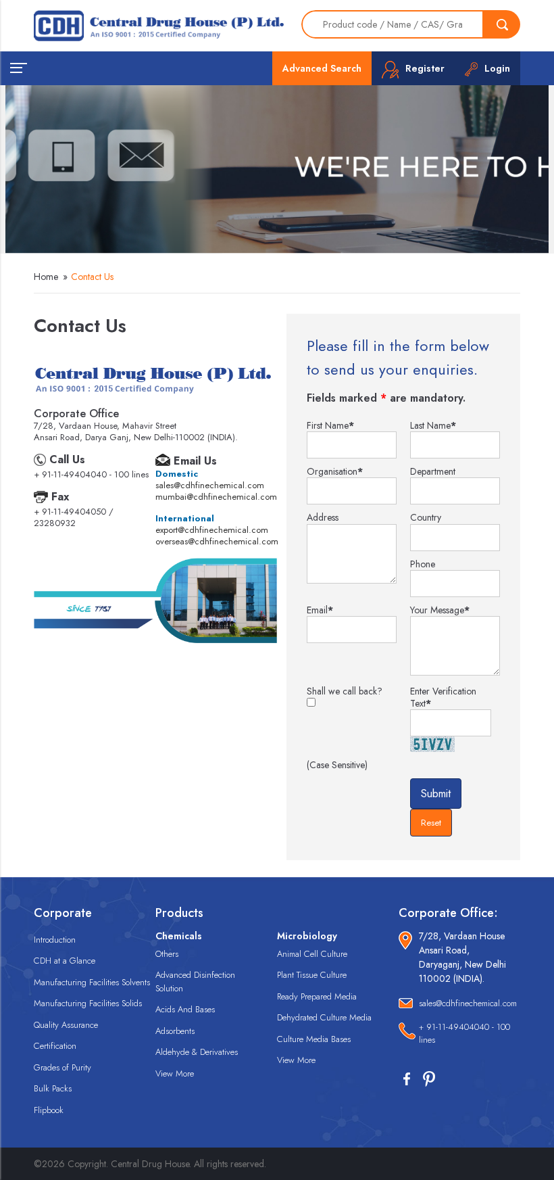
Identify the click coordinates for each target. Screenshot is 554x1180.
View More (174, 1073)
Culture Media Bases (314, 1039)
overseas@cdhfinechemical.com (216, 541)
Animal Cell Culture (312, 953)
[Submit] (502, 24)
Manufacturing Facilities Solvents (92, 982)
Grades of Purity (62, 1067)
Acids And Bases (185, 1009)
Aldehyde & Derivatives (196, 1051)
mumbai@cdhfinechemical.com (216, 496)
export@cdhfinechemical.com (211, 529)
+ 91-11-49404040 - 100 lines (464, 1033)
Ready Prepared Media (317, 996)
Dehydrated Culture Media (324, 1017)
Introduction (55, 939)
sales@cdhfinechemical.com (209, 485)
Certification (55, 1045)
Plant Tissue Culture (312, 974)
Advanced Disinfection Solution (195, 981)
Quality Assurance (66, 1024)
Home (46, 276)
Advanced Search (321, 68)
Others (166, 953)
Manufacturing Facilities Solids (88, 1003)
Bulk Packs (53, 1088)
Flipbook (49, 1110)
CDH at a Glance (64, 960)
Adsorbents (175, 1030)
